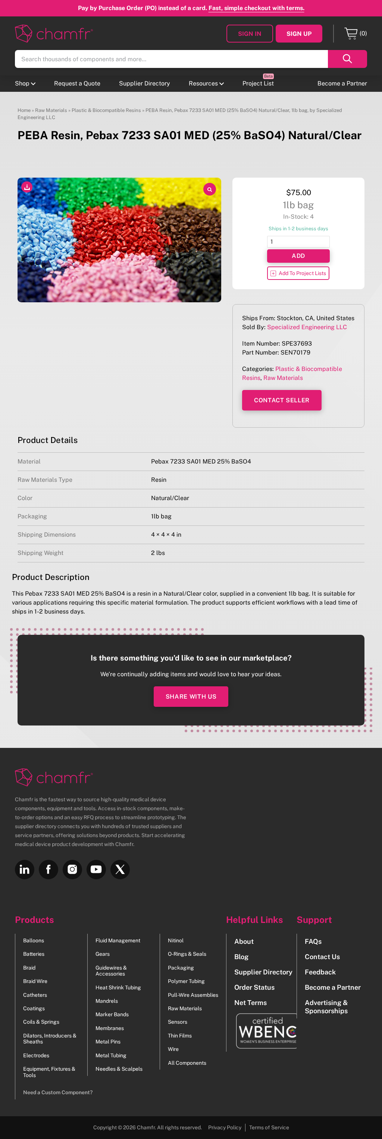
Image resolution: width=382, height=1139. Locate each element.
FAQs (313, 941)
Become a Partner (342, 83)
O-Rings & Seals (187, 954)
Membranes (110, 1028)
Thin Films (180, 1036)
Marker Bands (112, 1014)
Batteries (33, 954)
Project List (258, 83)
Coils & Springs (41, 1022)
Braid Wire (35, 981)
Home (24, 110)
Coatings (34, 1008)
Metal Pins (108, 1042)
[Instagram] (72, 869)
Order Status (254, 987)
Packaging (181, 968)
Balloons (33, 940)
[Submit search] (347, 59)
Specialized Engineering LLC (307, 327)
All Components (187, 1063)
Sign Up (298, 33)
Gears (103, 954)
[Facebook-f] (48, 869)
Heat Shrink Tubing (118, 987)
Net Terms (250, 1003)
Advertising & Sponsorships (326, 1006)
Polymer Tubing (186, 981)
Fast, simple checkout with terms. (256, 8)
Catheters (35, 995)
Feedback (320, 972)
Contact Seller (282, 400)
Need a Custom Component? (58, 1092)
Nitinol (176, 940)
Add (298, 255)
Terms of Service (269, 1127)
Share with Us (191, 696)
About (244, 941)
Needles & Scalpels (119, 1069)
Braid (29, 968)
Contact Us (322, 957)
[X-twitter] (120, 869)
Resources (203, 83)
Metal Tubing (111, 1055)
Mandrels (107, 1001)
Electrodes (36, 1055)
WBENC (263, 1031)
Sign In (250, 33)
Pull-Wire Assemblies (193, 995)
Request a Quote (77, 83)
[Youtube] (96, 869)
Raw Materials (51, 110)
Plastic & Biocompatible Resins (106, 110)
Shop (22, 83)
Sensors (177, 1022)
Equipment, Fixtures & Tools (49, 1072)
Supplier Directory (144, 83)
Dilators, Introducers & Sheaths (49, 1039)
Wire (173, 1049)
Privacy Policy (224, 1127)
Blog (241, 957)
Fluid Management (118, 940)
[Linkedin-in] (24, 869)
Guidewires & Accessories (111, 971)
